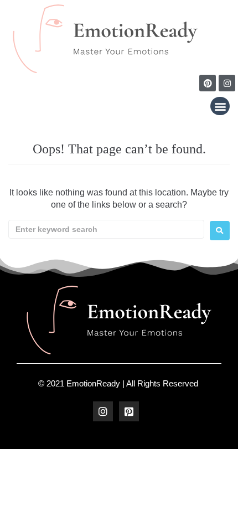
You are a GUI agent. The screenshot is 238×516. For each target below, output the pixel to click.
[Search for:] (106, 229)
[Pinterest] (207, 83)
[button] (220, 106)
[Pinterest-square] (129, 411)
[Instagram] (227, 83)
